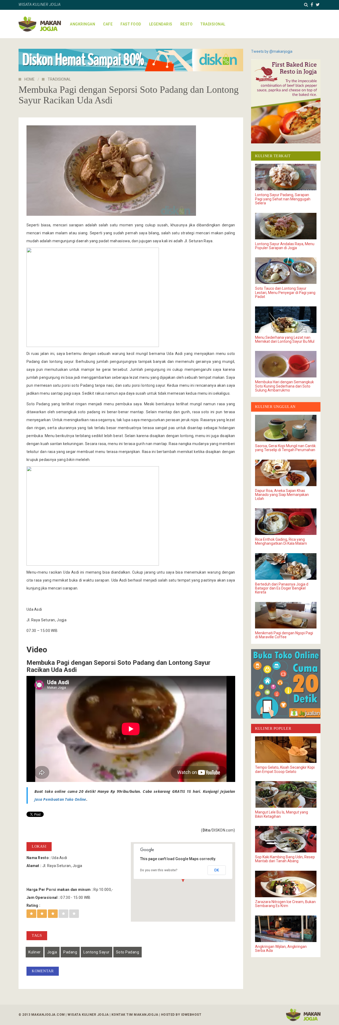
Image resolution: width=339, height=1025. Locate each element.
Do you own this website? (158, 870)
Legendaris (160, 24)
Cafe (108, 24)
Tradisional (212, 24)
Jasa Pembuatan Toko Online (60, 799)
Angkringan (82, 24)
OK (216, 870)
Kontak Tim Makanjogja (134, 1015)
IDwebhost (191, 1015)
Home (29, 79)
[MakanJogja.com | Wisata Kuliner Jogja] (40, 24)
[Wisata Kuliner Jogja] (303, 1015)
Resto (186, 24)
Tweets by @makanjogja (271, 51)
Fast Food (131, 24)
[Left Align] (31, 913)
